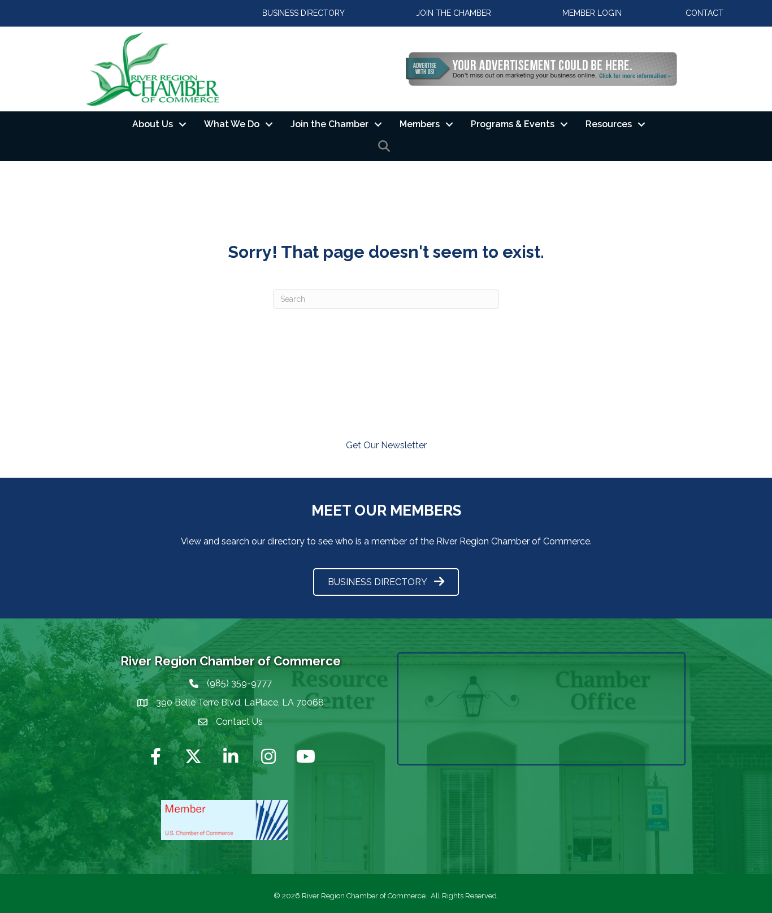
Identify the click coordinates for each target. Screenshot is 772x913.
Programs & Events (512, 124)
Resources (608, 124)
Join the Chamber (329, 124)
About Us (152, 124)
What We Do (231, 124)
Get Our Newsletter (386, 445)
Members (420, 124)
